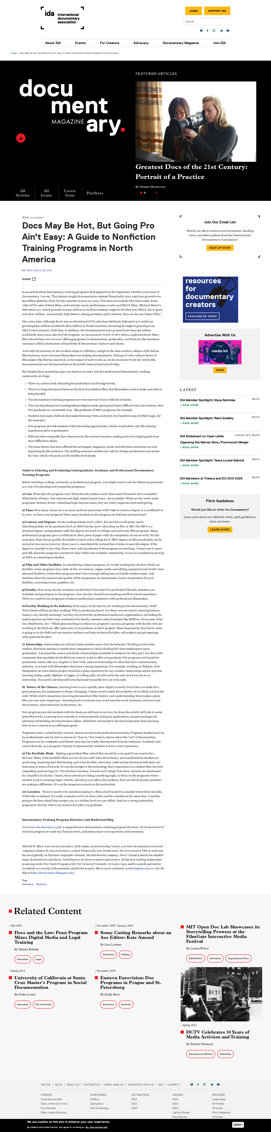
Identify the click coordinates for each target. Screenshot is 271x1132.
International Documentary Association (62, 18)
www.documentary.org (43, 827)
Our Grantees (48, 1108)
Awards (177, 1094)
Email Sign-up (114, 1084)
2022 (134, 1103)
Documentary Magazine (181, 43)
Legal (38, 959)
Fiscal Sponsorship (51, 1099)
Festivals (126, 1004)
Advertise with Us (141, 1084)
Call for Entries (180, 1112)
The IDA (46, 1084)
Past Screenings (99, 1108)
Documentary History (201, 1054)
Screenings (98, 1094)
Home (14, 53)
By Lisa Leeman (110, 944)
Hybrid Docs (196, 958)
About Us (73, 1084)
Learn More (220, 529)
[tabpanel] (196, 137)
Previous (137, 193)
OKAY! (238, 1124)
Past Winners (179, 1117)
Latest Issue (70, 193)
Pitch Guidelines (221, 1112)
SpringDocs (96, 1103)
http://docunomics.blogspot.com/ (52, 872)
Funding (46, 1094)
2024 (134, 1099)
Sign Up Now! (220, 248)
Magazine (218, 1094)
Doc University (43, 1004)
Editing (125, 954)
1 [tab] (141, 193)
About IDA (53, 43)
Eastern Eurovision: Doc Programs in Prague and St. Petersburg (130, 982)
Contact (174, 1084)
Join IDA (219, 43)
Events (80, 43)
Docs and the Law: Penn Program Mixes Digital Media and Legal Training (51, 937)
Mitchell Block (39, 270)
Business (41, 884)
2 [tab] (145, 193)
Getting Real (140, 1094)
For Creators (109, 43)
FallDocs (95, 1099)
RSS (160, 1084)
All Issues (46, 193)
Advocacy (141, 43)
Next (157, 192)
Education (28, 884)
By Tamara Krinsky (26, 949)
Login (194, 11)
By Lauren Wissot (197, 948)
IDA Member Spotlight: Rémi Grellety (207, 418)
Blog (58, 1084)
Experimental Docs (238, 958)
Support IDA (217, 11)
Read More (191, 405)
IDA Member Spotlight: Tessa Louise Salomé (212, 460)
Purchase (95, 193)
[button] (20, 138)
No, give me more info (97, 1127)
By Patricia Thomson (199, 1044)
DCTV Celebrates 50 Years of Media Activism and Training (217, 1034)
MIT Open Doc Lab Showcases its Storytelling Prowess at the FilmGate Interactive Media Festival (223, 934)
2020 (134, 1108)
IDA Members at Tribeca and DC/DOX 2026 (211, 478)
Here (220, 370)
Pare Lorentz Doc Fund (54, 1103)
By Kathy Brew (110, 994)
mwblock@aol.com (137, 868)
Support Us (92, 1084)
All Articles (23, 193)
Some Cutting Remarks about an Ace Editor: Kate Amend (135, 935)
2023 (175, 1103)
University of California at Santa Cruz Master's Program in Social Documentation (50, 982)
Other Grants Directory (54, 1112)
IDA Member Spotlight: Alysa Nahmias (207, 400)
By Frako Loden (25, 994)
